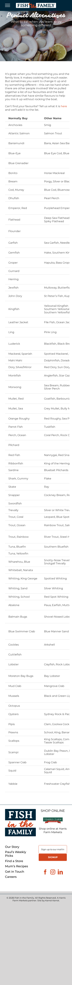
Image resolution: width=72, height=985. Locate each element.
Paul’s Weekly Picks (15, 854)
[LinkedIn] (60, 871)
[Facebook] (45, 871)
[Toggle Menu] (7, 5)
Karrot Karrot (52, 900)
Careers (11, 877)
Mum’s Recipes (16, 866)
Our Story (12, 847)
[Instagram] (52, 871)
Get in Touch (14, 871)
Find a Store (14, 861)
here (64, 106)
